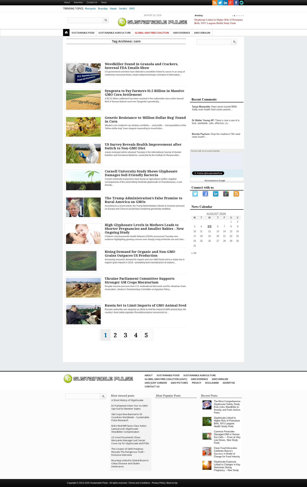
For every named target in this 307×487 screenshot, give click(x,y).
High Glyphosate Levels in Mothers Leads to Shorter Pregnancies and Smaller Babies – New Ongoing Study (144, 228)
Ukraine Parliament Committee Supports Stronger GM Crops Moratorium (139, 280)
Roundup (103, 8)
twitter (220, 2)
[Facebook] (205, 194)
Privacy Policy (158, 483)
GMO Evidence (181, 32)
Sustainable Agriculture (114, 32)
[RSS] (236, 194)
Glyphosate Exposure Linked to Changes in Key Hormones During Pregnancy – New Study (227, 466)
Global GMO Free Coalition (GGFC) (166, 379)
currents (241, 2)
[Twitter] (195, 194)
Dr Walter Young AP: (203, 120)
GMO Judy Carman (156, 382)
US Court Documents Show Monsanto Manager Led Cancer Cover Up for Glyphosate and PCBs (130, 440)
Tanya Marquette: (201, 106)
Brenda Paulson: (201, 134)
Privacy (196, 382)
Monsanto (90, 8)
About (67, 2)
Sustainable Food (83, 32)
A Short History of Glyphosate (127, 400)
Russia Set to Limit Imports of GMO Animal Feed (145, 305)
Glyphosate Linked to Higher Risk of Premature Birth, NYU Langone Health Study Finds (227, 422)
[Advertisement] (126, 52)
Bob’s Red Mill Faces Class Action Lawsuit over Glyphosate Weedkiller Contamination (128, 428)
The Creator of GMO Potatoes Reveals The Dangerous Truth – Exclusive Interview (128, 451)
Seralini (123, 8)
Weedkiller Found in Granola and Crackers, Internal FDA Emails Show (141, 66)
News (104, 2)
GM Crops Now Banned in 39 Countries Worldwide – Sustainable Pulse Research (130, 417)
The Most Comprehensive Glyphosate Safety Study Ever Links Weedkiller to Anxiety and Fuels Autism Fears (227, 407)
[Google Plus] (226, 194)
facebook (236, 2)
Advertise (78, 2)
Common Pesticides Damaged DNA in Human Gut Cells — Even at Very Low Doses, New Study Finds (217, 23)
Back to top (172, 483)
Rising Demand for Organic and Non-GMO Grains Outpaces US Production (140, 253)
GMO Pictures (179, 382)
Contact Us (92, 2)
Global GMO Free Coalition (152, 32)
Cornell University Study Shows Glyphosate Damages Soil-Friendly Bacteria (141, 173)
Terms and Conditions (139, 483)
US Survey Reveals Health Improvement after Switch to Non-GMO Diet (143, 146)
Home (66, 32)
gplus (230, 2)
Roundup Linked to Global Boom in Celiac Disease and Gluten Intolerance (130, 463)
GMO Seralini (202, 32)
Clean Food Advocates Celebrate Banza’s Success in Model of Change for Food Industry (227, 452)
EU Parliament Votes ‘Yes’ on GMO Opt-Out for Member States (129, 407)
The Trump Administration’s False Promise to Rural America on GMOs (143, 200)
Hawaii (113, 8)
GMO (132, 8)
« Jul (193, 253)
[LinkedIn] (216, 194)
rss (214, 2)
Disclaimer (212, 382)
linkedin (225, 2)
